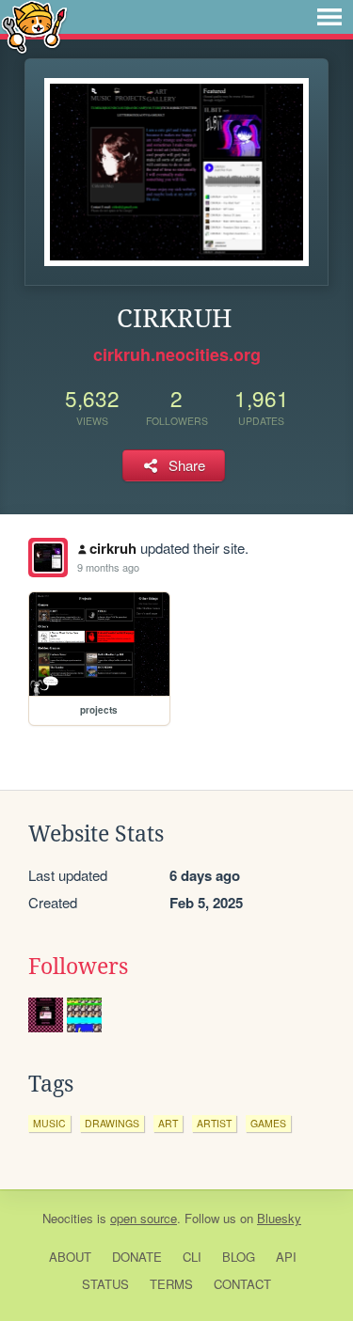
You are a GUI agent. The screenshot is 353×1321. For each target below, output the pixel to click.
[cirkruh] (48, 558)
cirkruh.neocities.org (177, 354)
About (70, 1257)
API (286, 1257)
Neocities (67, 1218)
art (168, 1123)
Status (105, 1284)
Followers (78, 966)
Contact (242, 1284)
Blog (238, 1257)
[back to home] (34, 26)
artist (214, 1123)
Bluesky (279, 1218)
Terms (171, 1284)
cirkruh (112, 548)
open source (143, 1218)
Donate (137, 1257)
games (268, 1123)
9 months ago (108, 566)
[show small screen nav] (329, 17)
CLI (192, 1257)
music (49, 1123)
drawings (112, 1123)
